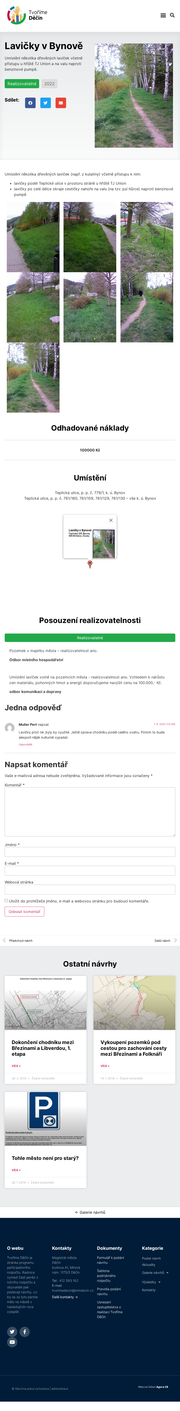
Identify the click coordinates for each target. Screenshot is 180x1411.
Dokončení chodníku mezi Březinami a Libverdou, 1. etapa (43, 1048)
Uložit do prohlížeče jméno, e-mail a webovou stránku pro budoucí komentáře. (79, 901)
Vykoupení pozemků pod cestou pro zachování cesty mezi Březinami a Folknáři (134, 1048)
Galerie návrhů (153, 1273)
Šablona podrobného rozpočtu (106, 1276)
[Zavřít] (111, 520)
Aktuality (148, 1265)
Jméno (12, 845)
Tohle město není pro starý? (45, 1158)
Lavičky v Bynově (80, 530)
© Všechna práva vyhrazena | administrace (40, 1388)
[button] (163, 15)
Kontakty (149, 1290)
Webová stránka (19, 882)
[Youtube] (12, 1342)
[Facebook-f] (24, 1332)
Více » (16, 1066)
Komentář (15, 785)
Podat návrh (151, 1258)
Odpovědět (25, 744)
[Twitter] (12, 1332)
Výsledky (149, 1282)
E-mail (12, 863)
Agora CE (162, 1387)
